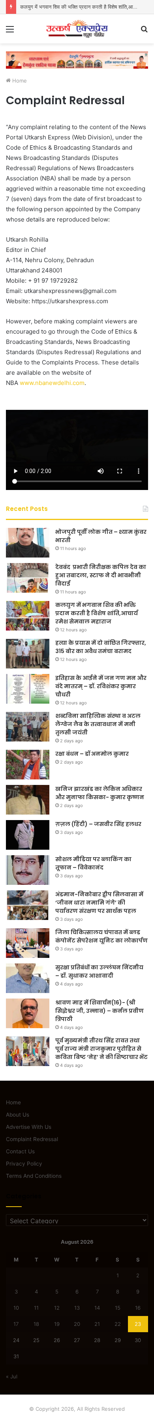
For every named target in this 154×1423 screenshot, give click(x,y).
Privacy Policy (24, 1163)
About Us (17, 1114)
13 (77, 1308)
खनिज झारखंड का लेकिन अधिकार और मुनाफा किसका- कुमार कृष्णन (99, 793)
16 (138, 1308)
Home (19, 80)
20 (77, 1324)
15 (117, 1308)
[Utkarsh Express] (77, 29)
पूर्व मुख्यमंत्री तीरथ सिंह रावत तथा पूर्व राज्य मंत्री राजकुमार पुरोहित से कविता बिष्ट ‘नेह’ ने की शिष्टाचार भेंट (101, 1048)
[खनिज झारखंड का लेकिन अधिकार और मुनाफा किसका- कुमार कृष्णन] (27, 800)
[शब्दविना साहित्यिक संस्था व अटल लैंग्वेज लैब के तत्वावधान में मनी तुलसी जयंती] (27, 727)
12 (57, 1308)
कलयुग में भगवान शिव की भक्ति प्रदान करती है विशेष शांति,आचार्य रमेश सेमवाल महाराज (96, 613)
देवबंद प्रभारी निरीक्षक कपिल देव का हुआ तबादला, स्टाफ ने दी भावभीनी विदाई (100, 575)
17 (16, 1324)
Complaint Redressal (32, 1139)
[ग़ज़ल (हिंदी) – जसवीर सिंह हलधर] (27, 835)
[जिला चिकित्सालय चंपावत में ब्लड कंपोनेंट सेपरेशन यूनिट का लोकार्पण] (27, 943)
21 (97, 1324)
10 (16, 1308)
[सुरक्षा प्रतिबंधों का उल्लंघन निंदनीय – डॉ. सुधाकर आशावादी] (27, 978)
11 (36, 1308)
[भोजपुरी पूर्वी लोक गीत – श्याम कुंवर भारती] (27, 543)
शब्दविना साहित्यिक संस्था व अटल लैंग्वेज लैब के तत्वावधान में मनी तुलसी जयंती (98, 724)
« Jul (11, 1376)
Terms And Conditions (34, 1176)
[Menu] (10, 32)
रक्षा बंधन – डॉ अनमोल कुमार (92, 754)
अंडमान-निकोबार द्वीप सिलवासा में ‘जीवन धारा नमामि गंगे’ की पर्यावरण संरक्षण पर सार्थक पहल (99, 902)
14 (97, 1308)
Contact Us (20, 1151)
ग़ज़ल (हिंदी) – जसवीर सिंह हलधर (98, 824)
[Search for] (144, 32)
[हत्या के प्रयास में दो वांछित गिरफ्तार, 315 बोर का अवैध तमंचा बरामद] (27, 653)
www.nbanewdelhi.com (52, 383)
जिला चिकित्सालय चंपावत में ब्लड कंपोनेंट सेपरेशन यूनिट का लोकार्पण (101, 936)
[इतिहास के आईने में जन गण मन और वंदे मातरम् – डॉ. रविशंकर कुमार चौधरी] (27, 689)
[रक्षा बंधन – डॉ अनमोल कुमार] (27, 764)
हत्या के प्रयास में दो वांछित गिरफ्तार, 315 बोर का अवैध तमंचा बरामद (100, 647)
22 (118, 1324)
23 (138, 1324)
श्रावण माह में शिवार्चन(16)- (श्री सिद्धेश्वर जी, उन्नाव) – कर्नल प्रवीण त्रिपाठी (99, 1011)
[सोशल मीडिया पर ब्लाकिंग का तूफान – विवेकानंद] (27, 870)
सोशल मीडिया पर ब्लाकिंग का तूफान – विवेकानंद (93, 863)
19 (57, 1324)
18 (36, 1324)
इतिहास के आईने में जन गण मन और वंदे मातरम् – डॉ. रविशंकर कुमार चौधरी (100, 686)
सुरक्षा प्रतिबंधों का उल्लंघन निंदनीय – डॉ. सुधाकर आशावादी (99, 971)
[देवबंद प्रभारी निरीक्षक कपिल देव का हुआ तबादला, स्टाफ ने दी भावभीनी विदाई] (27, 578)
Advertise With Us (28, 1127)
